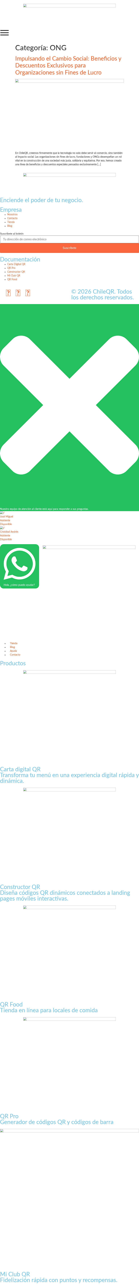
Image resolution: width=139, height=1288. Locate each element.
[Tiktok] (17, 293)
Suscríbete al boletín (12, 233)
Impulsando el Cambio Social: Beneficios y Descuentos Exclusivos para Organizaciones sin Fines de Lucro (68, 66)
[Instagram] (8, 293)
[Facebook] (27, 293)
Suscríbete (69, 248)
